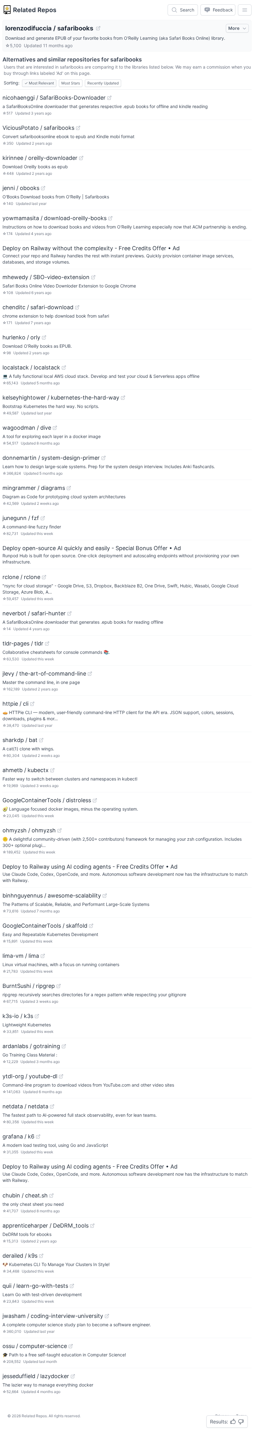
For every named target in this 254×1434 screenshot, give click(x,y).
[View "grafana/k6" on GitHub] (38, 1136)
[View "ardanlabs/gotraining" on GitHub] (63, 1046)
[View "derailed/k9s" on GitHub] (41, 1255)
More (233, 28)
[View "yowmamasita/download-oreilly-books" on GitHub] (110, 218)
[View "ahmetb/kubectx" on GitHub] (52, 770)
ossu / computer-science (34, 1346)
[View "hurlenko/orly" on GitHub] (44, 337)
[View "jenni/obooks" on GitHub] (43, 188)
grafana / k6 (18, 1136)
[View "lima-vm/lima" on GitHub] (42, 955)
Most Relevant (39, 83)
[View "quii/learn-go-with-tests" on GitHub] (71, 1285)
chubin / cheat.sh (25, 1195)
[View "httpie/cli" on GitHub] (32, 703)
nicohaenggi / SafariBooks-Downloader (54, 97)
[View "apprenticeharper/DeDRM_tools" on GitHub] (92, 1225)
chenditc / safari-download (37, 307)
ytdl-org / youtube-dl (29, 1076)
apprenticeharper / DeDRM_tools (45, 1225)
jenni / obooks (20, 188)
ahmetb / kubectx (25, 770)
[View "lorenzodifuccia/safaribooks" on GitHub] (98, 28)
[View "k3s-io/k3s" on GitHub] (36, 1016)
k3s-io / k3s (17, 1016)
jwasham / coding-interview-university (52, 1316)
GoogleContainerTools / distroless (46, 800)
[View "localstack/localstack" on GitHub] (63, 367)
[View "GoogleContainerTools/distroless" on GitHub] (94, 800)
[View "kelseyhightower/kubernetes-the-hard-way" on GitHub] (122, 397)
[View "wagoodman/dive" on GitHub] (54, 427)
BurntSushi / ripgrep (28, 986)
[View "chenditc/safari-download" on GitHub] (77, 307)
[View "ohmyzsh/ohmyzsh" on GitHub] (59, 830)
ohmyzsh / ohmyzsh (29, 830)
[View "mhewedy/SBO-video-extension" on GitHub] (93, 277)
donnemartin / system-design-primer (51, 458)
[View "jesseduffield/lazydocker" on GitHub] (72, 1376)
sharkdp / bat (19, 740)
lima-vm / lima (20, 955)
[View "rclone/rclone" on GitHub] (44, 577)
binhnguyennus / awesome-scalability (51, 895)
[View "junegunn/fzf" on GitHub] (42, 518)
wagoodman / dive (26, 427)
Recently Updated (103, 83)
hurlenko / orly (21, 337)
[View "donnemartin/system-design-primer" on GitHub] (103, 457)
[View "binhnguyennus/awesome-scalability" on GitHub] (104, 895)
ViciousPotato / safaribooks (38, 127)
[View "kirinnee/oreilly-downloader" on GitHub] (81, 158)
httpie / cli (15, 703)
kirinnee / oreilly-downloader (39, 158)
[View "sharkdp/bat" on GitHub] (41, 740)
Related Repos (34, 10)
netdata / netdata (25, 1106)
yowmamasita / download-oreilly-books (54, 218)
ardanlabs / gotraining (31, 1046)
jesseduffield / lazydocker (35, 1376)
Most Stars (70, 83)
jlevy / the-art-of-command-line (44, 673)
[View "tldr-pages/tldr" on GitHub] (47, 643)
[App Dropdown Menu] (245, 10)
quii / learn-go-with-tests (35, 1285)
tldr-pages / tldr (22, 643)
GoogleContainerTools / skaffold (44, 925)
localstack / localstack (31, 367)
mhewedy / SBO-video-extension (46, 277)
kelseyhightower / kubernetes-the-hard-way (60, 397)
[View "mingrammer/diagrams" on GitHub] (68, 488)
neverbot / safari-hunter (34, 613)
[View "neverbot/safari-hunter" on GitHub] (69, 613)
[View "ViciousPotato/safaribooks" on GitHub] (78, 127)
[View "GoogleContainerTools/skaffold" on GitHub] (91, 925)
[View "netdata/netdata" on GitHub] (52, 1106)
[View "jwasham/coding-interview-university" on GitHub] (106, 1316)
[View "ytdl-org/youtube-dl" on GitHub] (61, 1076)
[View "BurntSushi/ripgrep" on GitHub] (58, 986)
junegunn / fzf (20, 518)
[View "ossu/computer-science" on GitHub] (70, 1346)
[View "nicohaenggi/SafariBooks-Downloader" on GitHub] (109, 97)
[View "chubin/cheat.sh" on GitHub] (51, 1195)
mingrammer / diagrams (33, 488)
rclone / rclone (21, 577)
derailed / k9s (19, 1255)
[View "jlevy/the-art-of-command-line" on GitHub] (89, 673)
